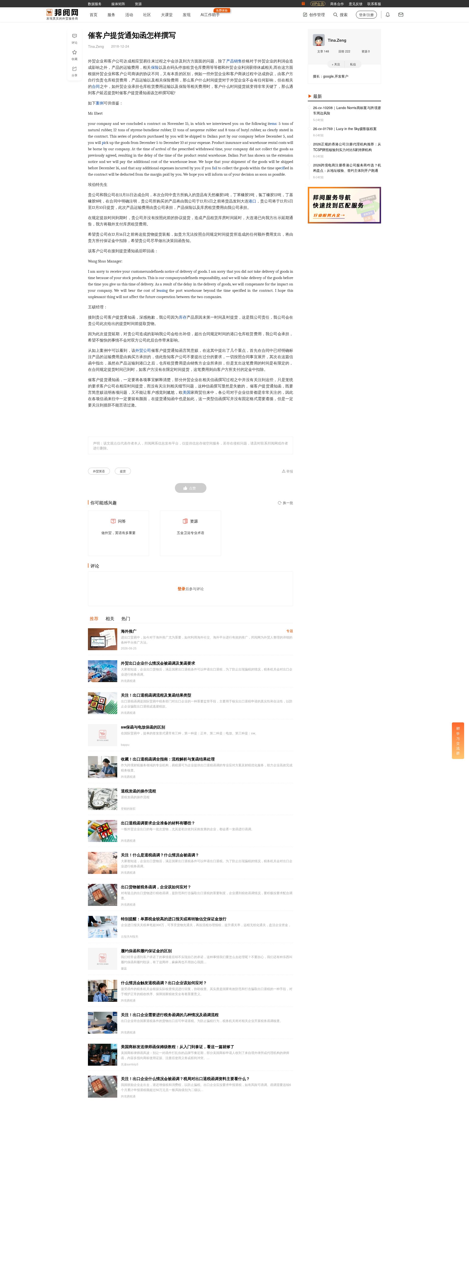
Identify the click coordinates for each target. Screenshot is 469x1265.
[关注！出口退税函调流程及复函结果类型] (102, 703)
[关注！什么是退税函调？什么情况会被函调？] (102, 863)
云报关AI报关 (129, 936)
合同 (96, 86)
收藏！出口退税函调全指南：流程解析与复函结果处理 (168, 759)
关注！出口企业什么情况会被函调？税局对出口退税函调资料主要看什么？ (185, 1078)
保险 (155, 67)
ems (273, 123)
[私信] (400, 14)
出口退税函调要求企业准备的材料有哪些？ (158, 823)
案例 (100, 103)
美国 (187, 392)
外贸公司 (143, 350)
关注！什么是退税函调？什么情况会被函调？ (160, 855)
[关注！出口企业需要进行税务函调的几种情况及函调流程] (102, 1023)
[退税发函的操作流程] (102, 799)
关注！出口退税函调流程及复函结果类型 (156, 695)
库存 (183, 317)
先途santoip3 (129, 1064)
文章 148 (323, 51)
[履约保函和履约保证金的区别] (102, 959)
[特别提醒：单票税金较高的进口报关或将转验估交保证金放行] (102, 927)
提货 (123, 471)
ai (214, 168)
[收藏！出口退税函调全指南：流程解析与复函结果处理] (102, 767)
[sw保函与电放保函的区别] (102, 735)
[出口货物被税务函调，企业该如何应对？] (102, 895)
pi (103, 143)
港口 (252, 201)
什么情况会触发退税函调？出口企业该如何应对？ (164, 982)
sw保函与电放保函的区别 (143, 727)
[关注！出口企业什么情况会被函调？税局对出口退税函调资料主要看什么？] (102, 1087)
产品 (230, 61)
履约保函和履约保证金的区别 (146, 950)
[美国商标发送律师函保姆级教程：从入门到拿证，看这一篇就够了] (102, 1055)
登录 (181, 588)
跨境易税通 (128, 680)
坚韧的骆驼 (128, 808)
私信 (353, 64)
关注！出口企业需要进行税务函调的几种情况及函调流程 (170, 1014)
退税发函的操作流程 (138, 791)
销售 (238, 61)
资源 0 (366, 51)
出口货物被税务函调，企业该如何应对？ (156, 887)
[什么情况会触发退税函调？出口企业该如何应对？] (102, 991)
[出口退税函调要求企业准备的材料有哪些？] (102, 831)
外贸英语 (99, 471)
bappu (125, 744)
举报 (289, 471)
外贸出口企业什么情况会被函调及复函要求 (158, 663)
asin (162, 290)
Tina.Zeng (337, 40)
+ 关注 (336, 64)
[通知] (387, 14)
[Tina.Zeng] (319, 40)
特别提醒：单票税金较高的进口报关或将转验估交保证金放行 (173, 918)
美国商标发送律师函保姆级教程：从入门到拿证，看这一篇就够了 (177, 1046)
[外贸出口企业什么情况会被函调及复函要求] (102, 671)
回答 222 (344, 51)
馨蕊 (124, 968)
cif (282, 168)
